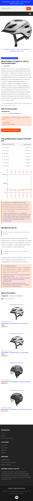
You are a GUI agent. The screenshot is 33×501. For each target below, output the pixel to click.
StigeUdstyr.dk (5, 460)
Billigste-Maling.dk (6, 465)
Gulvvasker (4, 445)
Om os (3, 433)
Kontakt (3, 436)
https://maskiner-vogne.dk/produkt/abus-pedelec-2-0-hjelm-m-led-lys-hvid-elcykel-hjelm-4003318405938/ (16, 219)
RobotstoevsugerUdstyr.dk (8, 462)
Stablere (3, 452)
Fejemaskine (4, 448)
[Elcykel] (12, 296)
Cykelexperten (5, 111)
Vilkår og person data (7, 438)
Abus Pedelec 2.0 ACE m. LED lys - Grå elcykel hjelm (15, 382)
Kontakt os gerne (15, 284)
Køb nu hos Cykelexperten (11, 130)
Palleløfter (4, 450)
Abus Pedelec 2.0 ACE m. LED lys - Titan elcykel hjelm (16, 409)
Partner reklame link (15, 113)
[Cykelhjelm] (19, 296)
